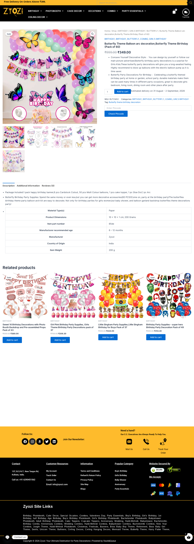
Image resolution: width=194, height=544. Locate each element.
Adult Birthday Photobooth (49, 521)
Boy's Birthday (121, 471)
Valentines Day (97, 516)
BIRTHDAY (33, 11)
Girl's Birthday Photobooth (105, 518)
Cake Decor (52, 516)
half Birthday (39, 518)
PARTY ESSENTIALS (132, 11)
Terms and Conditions (90, 471)
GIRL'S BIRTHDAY (137, 31)
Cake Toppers (72, 521)
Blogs (83, 489)
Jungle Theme (40, 526)
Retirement (141, 526)
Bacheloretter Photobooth (134, 518)
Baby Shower (120, 480)
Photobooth (38, 516)
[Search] (190, 2)
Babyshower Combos (120, 524)
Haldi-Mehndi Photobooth (63, 526)
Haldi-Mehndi (131, 521)
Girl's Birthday (121, 475)
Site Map (84, 484)
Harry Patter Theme (159, 529)
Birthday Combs (31, 524)
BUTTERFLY (152, 31)
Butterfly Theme (139, 529)
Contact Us (51, 480)
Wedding (118, 521)
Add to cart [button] (12, 340)
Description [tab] (9, 185)
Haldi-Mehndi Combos (95, 524)
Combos (84, 516)
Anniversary (120, 484)
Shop (114, 31)
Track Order (185, 17)
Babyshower (146, 521)
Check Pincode (116, 113)
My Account (51, 471)
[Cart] (174, 12)
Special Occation (69, 516)
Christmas (82, 526)
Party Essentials (122, 489)
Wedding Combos (73, 524)
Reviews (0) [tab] (48, 185)
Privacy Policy (87, 480)
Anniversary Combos (51, 524)
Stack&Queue (109, 541)
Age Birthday (54, 518)
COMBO (111, 11)
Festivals (93, 526)
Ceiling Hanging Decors (97, 529)
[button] (35, 11)
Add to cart (122, 91)
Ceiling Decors (75, 529)
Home (107, 31)
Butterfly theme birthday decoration (124, 102)
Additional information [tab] (28, 185)
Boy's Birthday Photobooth (76, 518)
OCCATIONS (94, 11)
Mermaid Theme (120, 529)
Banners (104, 526)
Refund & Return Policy (91, 475)
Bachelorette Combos (144, 524)
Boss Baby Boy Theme (122, 526)
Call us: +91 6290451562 (23, 479)
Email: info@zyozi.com (57, 484)
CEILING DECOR (36, 17)
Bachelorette (160, 521)
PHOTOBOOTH (53, 11)
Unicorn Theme (48, 529)
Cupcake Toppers (90, 521)
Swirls (35, 529)
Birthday (27, 516)
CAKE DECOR (74, 11)
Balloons (61, 529)
